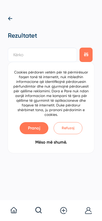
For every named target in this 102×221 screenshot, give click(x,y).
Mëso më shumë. (51, 142)
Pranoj (34, 128)
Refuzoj (68, 128)
